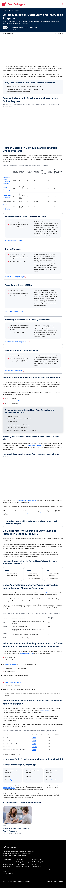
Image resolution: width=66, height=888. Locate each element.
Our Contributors (8, 864)
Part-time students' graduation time (35, 445)
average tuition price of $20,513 (27, 500)
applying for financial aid (34, 512)
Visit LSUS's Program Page (14, 240)
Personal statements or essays (13, 682)
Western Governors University (6, 207)
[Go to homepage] (13, 4)
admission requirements (26, 653)
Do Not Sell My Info (37, 862)
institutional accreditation (43, 592)
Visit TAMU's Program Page (14, 311)
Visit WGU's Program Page (14, 371)
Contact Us (6, 871)
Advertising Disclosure (22, 866)
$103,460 (34, 746)
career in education (44, 710)
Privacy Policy (36, 864)
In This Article (9, 33)
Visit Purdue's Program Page (14, 277)
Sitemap (49, 881)
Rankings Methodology (22, 862)
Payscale (12, 780)
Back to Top (58, 33)
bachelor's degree (10, 664)
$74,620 (34, 737)
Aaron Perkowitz (18, 27)
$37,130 (34, 740)
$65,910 (34, 743)
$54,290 (34, 749)
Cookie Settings (58, 881)
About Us (5, 862)
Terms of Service (37, 866)
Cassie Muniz (33, 27)
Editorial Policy (20, 864)
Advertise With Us (8, 874)
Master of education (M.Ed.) (13, 401)
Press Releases (7, 869)
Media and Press (7, 866)
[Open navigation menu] (63, 4)
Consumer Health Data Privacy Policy (42, 869)
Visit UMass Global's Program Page (17, 342)
